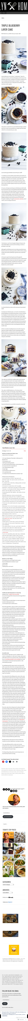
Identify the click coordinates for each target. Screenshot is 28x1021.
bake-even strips (8, 518)
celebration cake (19, 770)
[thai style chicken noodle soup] (8, 860)
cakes (7, 768)
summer (17, 768)
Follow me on (5, 897)
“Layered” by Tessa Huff (13, 594)
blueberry (11, 770)
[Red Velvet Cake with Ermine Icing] (8, 848)
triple (13, 773)
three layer (9, 773)
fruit (14, 768)
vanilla (16, 773)
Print (25, 450)
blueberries (6, 770)
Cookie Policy (4, 1015)
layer (15, 771)
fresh (10, 771)
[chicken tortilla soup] (8, 871)
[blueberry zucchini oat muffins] (19, 848)
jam (13, 771)
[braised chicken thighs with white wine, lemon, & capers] (19, 871)
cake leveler (5, 532)
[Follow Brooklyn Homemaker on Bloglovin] (7, 902)
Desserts (10, 768)
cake (15, 770)
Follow (4, 1003)
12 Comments (10, 774)
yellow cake (20, 773)
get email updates (8, 816)
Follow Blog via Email (10, 991)
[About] (8, 837)
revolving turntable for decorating (12, 659)
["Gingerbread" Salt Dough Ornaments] (19, 837)
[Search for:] (25, 13)
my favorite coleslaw (18, 198)
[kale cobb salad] (19, 860)
